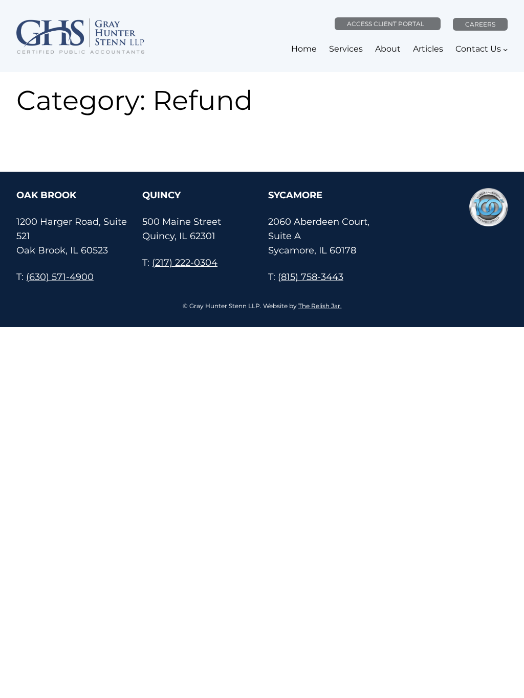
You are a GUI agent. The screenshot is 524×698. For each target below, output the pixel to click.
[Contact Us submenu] (505, 49)
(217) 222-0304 (184, 262)
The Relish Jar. (320, 306)
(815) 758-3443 (310, 276)
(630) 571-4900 (60, 276)
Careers (480, 24)
